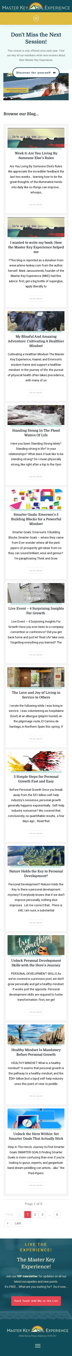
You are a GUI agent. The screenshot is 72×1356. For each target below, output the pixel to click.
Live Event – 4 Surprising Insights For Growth (36, 622)
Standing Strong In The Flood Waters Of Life (36, 444)
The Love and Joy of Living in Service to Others (36, 706)
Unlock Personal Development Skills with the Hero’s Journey (36, 976)
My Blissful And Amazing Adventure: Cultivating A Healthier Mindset (36, 355)
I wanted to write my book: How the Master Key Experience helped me (36, 261)
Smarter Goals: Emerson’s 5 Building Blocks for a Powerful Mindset (36, 533)
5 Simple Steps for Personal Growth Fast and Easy (36, 796)
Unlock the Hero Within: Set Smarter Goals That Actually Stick (36, 1150)
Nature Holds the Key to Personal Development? (36, 887)
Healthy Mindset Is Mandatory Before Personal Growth (36, 1063)
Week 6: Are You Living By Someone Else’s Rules (36, 169)
